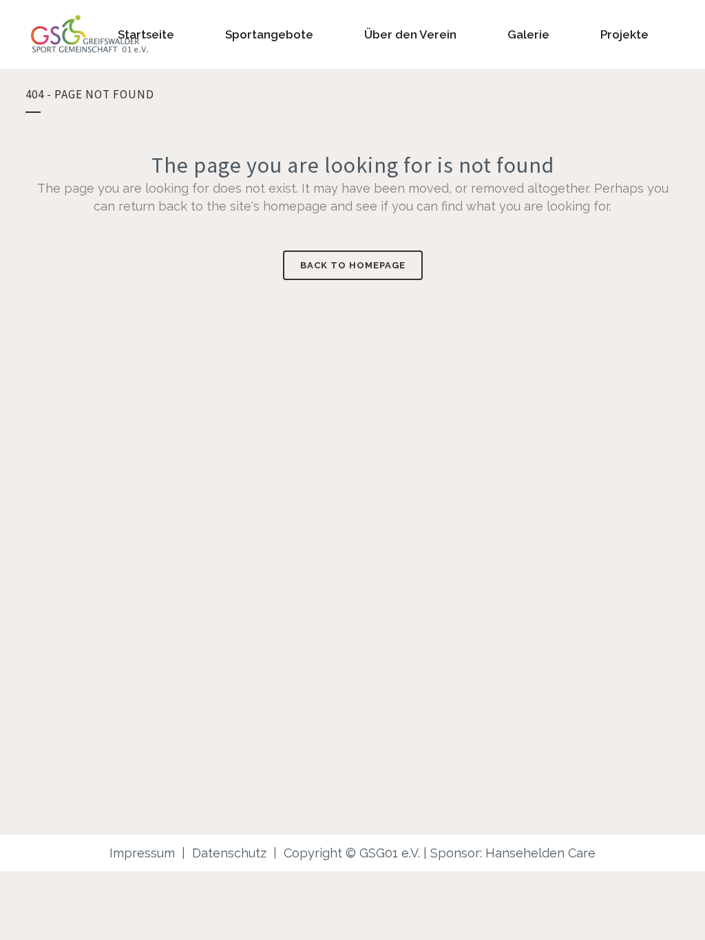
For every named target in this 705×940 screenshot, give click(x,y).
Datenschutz (229, 853)
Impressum (142, 853)
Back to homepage (353, 265)
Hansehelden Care (540, 853)
